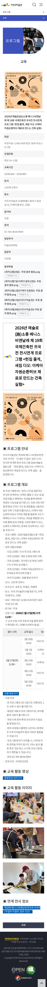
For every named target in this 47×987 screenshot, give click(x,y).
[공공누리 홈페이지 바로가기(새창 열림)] (18, 969)
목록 (23, 925)
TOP (42, 983)
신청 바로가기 (11, 693)
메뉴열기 (41, 4)
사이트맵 (32, 942)
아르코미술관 (16, 4)
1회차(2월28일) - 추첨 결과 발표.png (22, 272)
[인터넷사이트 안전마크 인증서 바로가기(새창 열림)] (31, 967)
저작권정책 (24, 939)
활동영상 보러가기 (13, 778)
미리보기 (10, 276)
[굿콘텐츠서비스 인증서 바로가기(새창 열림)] (23, 976)
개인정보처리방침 (12, 939)
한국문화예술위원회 (6, 4)
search (34, 4)
